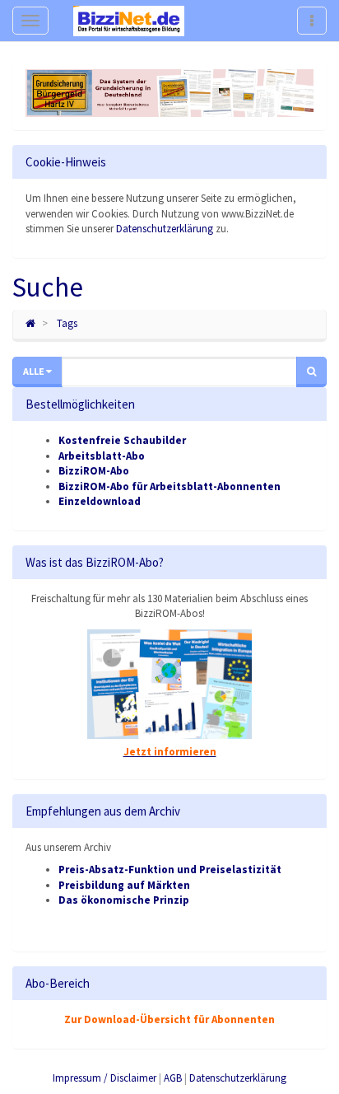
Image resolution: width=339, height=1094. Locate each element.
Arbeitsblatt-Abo (101, 456)
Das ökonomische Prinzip (123, 900)
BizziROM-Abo (93, 471)
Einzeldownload (99, 501)
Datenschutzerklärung (164, 229)
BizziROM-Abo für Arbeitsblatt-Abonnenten (169, 486)
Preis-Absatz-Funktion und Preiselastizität (169, 870)
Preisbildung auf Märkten (124, 885)
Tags (67, 323)
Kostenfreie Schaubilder (122, 440)
